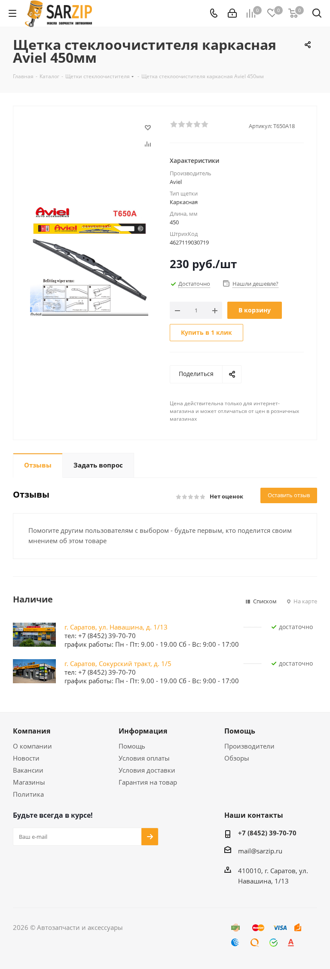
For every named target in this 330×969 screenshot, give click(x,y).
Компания (31, 731)
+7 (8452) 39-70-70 (267, 832)
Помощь (132, 746)
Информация (143, 731)
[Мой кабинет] (232, 13)
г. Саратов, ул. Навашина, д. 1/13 (116, 627)
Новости (26, 758)
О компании (32, 746)
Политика (28, 794)
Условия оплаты (144, 758)
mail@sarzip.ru (260, 851)
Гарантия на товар (148, 782)
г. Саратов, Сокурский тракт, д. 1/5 (117, 663)
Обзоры (236, 758)
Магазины (29, 782)
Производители (249, 746)
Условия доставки (147, 770)
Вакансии (28, 770)
